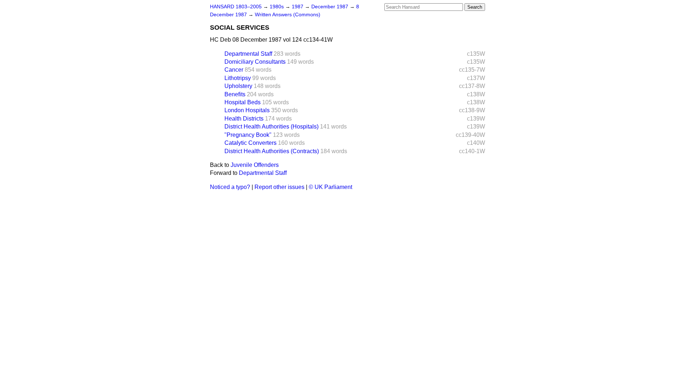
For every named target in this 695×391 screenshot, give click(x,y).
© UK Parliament (330, 187)
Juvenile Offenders (255, 165)
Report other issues (279, 187)
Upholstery (238, 86)
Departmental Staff (248, 54)
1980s (277, 6)
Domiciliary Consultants (255, 62)
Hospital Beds (242, 102)
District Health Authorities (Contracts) (271, 151)
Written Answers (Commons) (287, 14)
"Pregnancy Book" (247, 135)
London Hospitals (247, 110)
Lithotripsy (237, 78)
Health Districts (244, 118)
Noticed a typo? (230, 187)
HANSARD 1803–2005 (236, 6)
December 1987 (330, 6)
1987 (298, 6)
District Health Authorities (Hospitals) (271, 126)
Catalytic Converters (250, 143)
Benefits (234, 94)
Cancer (233, 70)
